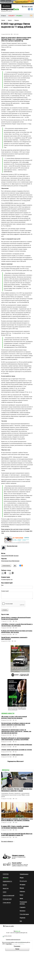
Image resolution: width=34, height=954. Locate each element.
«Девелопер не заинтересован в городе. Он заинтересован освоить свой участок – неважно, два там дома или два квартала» (16, 731)
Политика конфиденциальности (13, 939)
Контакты (22, 910)
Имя (2, 585)
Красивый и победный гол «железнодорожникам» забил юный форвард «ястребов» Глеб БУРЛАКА (15, 738)
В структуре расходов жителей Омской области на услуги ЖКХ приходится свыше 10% (16, 834)
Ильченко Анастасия (12, 546)
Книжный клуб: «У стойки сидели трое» (12, 754)
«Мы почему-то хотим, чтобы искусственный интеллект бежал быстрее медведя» (14, 717)
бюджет (16, 555)
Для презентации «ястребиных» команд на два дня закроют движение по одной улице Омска (15, 724)
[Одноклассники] (22, 565)
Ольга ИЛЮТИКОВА (7, 555)
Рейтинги (22, 891)
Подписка (22, 917)
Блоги (21, 895)
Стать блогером (24, 914)
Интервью (22, 884)
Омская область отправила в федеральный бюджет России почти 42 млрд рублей (16, 618)
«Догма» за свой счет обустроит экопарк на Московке (16, 744)
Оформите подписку (18, 855)
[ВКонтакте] (20, 565)
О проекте (22, 907)
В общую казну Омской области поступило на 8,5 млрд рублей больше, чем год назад (16, 631)
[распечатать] (14, 566)
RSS (21, 921)
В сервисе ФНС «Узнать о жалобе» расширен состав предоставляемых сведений (15, 827)
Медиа (21, 877)
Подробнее (9, 943)
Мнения (22, 888)
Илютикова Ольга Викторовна (10, 561)
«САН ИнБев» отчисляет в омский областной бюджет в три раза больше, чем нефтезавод (16, 624)
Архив (21, 898)
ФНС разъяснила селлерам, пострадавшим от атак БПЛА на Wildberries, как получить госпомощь (17, 819)
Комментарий (5, 591)
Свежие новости (7, 713)
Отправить (4, 609)
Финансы (5, 770)
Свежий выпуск (24, 874)
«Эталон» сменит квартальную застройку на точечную (16, 749)
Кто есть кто (23, 881)
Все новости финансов (7, 841)
